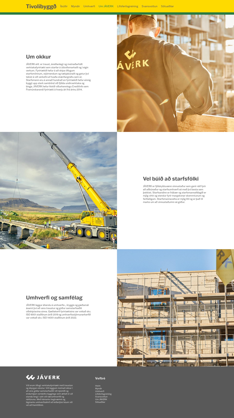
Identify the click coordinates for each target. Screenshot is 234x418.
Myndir (75, 6)
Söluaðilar (167, 6)
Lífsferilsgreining (127, 6)
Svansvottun (149, 6)
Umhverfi (89, 6)
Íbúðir (64, 6)
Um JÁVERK (106, 6)
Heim (97, 385)
